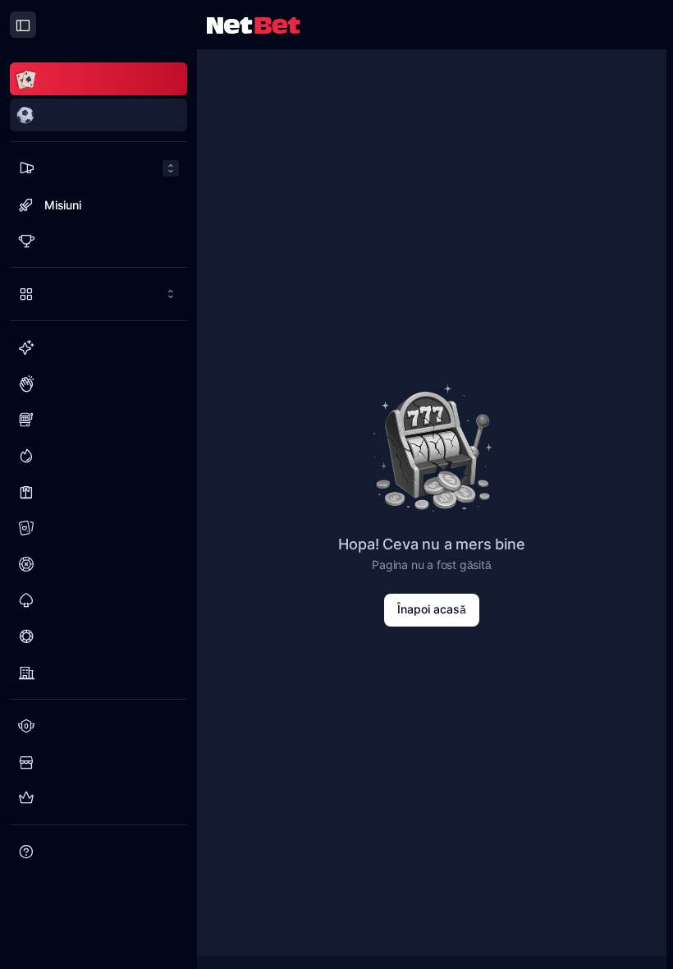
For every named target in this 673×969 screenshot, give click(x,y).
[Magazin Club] (98, 762)
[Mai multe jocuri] (98, 294)
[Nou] (98, 347)
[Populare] (98, 383)
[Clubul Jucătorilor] (98, 726)
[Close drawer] (23, 24)
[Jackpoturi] (98, 455)
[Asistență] (98, 851)
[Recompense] (98, 240)
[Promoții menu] (98, 168)
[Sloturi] (98, 419)
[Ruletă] (98, 564)
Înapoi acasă (431, 609)
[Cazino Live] (98, 491)
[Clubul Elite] (98, 798)
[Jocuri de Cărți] (98, 528)
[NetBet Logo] (253, 24)
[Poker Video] (98, 636)
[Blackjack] (98, 600)
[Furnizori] (98, 672)
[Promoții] (98, 168)
